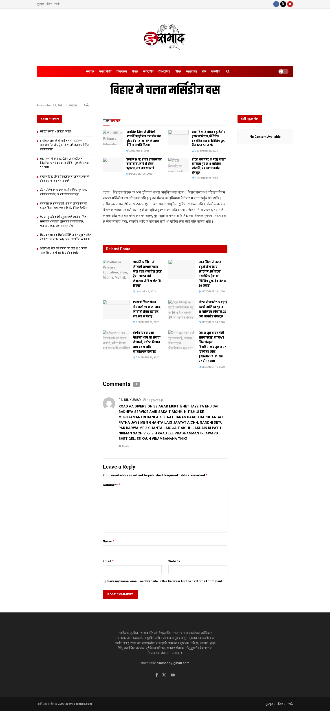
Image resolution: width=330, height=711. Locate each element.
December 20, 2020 (147, 357)
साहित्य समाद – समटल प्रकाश (55, 131)
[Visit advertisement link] (165, 232)
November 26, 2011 (50, 105)
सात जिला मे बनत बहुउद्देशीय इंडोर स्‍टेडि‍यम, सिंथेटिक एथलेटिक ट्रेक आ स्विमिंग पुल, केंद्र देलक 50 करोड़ (208, 139)
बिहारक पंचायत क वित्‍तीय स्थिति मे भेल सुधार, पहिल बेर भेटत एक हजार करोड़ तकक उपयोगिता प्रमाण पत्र (65, 237)
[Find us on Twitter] (283, 4)
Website (174, 561)
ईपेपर (49, 4)
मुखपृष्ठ (40, 4)
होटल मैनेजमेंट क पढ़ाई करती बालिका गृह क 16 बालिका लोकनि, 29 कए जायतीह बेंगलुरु (209, 166)
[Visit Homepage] (165, 37)
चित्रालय (122, 71)
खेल (204, 71)
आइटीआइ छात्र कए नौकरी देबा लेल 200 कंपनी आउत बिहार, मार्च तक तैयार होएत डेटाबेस (63, 250)
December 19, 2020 (212, 366)
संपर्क (56, 4)
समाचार (90, 71)
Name (108, 541)
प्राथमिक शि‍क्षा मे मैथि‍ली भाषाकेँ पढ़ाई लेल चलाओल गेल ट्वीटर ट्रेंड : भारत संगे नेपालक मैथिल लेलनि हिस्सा (143, 139)
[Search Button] (228, 71)
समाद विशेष (105, 71)
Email (108, 561)
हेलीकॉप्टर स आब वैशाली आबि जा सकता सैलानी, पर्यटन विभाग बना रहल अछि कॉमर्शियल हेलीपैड (147, 342)
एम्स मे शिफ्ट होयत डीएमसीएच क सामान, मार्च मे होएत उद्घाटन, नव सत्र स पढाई (144, 164)
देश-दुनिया (164, 71)
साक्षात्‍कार (191, 71)
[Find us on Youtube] (290, 4)
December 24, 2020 (206, 178)
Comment (112, 485)
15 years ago (155, 400)
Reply (125, 446)
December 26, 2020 (206, 150)
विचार (135, 71)
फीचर (178, 71)
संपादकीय (148, 71)
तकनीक (215, 71)
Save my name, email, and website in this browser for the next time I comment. (165, 581)
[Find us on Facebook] (276, 4)
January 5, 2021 (138, 150)
